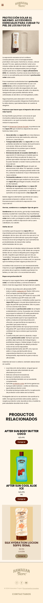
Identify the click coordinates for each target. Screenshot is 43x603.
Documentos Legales (31, 588)
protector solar (18, 384)
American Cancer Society (19, 127)
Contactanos (21, 594)
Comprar (22, 442)
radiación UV (21, 291)
